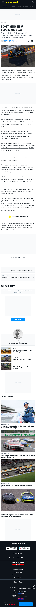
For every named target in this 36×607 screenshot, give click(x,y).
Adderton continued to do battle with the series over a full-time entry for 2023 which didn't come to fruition (18, 148)
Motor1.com (18, 567)
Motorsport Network (14, 604)
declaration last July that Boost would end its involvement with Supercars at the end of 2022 (17, 112)
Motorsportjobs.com (18, 569)
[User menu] (32, 2)
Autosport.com (18, 572)
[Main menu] (3, 2)
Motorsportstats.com (18, 575)
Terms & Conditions (9, 602)
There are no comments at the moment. (18, 291)
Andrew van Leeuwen (10, 40)
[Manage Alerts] (20, 261)
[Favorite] (28, 41)
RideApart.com (18, 577)
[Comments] (32, 41)
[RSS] (26, 557)
